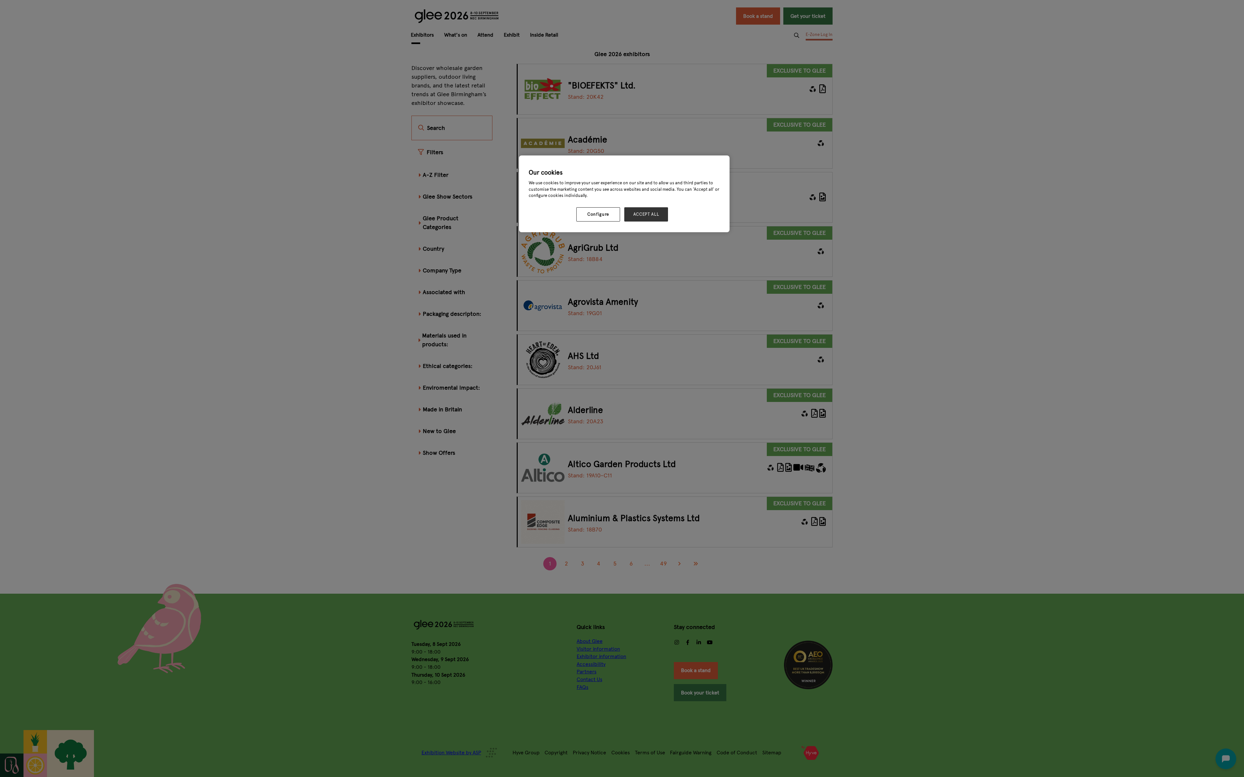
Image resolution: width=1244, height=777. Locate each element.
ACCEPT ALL (646, 214)
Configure (598, 214)
